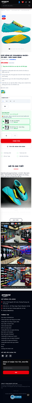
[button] (9, 49)
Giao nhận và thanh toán (7, 323)
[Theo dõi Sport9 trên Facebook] (2, 355)
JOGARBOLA (12, 59)
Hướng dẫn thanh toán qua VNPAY (10, 342)
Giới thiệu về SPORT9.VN (7, 317)
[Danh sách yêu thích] (15, 136)
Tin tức (2, 344)
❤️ (23, 2)
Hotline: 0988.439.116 (8, 310)
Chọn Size (5, 97)
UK (10, 101)
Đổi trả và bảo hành (6, 328)
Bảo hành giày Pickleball (7, 334)
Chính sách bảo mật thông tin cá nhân (10, 319)
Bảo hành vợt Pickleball (7, 332)
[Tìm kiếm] (29, 5)
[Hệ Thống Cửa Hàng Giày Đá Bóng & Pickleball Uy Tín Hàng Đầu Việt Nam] (5, 2)
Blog (2, 346)
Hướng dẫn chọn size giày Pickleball (10, 338)
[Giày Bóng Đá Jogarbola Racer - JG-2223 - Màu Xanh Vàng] (3, 91)
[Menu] (29, 2)
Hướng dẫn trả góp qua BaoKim (9, 340)
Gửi (16, 372)
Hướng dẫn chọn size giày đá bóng (10, 330)
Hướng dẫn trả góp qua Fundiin (9, 336)
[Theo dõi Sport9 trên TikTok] (6, 355)
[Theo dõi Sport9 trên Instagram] (10, 355)
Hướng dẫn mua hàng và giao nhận (10, 321)
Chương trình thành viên (7, 348)
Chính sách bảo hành (6, 325)
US (6, 101)
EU (3, 101)
